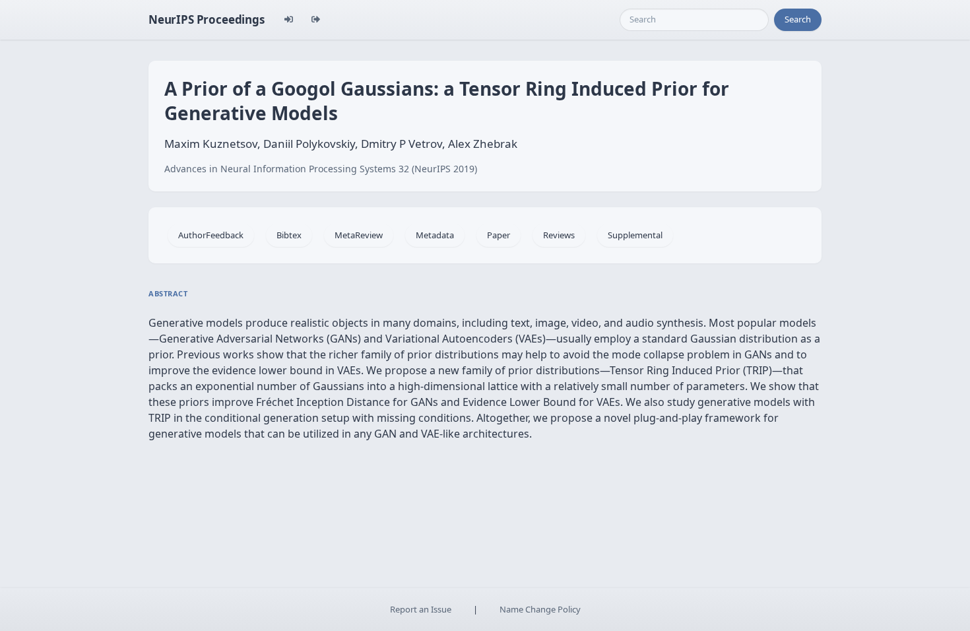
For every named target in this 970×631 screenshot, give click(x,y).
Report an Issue (420, 609)
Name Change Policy (540, 609)
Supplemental (635, 235)
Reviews (559, 235)
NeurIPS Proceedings (206, 19)
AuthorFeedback (210, 235)
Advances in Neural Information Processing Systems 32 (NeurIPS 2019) (320, 168)
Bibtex (289, 235)
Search (798, 19)
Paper (498, 235)
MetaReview (359, 235)
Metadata (435, 235)
